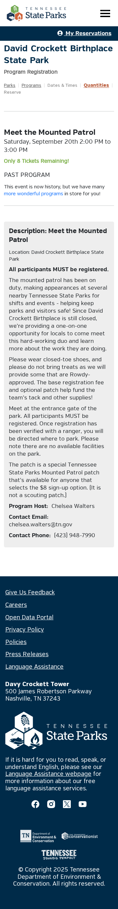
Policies (16, 642)
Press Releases (27, 655)
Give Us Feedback (30, 593)
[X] (67, 804)
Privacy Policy (24, 630)
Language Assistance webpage (48, 774)
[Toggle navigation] (105, 13)
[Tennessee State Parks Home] (36, 13)
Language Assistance (34, 667)
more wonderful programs (33, 194)
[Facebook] (35, 804)
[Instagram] (51, 804)
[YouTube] (83, 804)
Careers (16, 605)
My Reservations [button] (87, 33)
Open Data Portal (29, 618)
